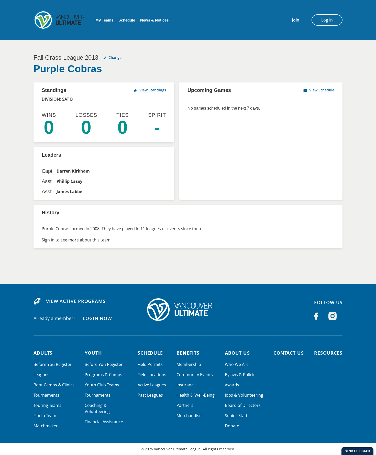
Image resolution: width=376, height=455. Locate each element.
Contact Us (288, 353)
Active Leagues (152, 385)
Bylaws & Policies (241, 374)
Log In (327, 20)
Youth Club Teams (102, 385)
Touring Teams (47, 405)
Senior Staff (236, 415)
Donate (232, 426)
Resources (328, 353)
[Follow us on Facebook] (316, 316)
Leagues (41, 374)
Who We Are (237, 364)
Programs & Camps (103, 374)
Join (295, 20)
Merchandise (189, 415)
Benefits (188, 353)
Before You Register (53, 364)
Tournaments (46, 395)
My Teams (104, 20)
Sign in (48, 240)
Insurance (186, 385)
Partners (184, 405)
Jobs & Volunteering (244, 395)
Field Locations (152, 374)
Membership (188, 364)
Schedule (126, 20)
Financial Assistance (104, 422)
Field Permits (150, 364)
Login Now (97, 318)
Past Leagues (150, 395)
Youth (93, 353)
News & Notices (154, 20)
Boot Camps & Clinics (54, 385)
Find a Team (45, 415)
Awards (232, 385)
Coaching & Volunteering (97, 408)
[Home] (188, 309)
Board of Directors (243, 405)
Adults (43, 353)
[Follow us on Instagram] (332, 316)
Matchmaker (46, 426)
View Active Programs (76, 301)
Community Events (194, 374)
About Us (237, 353)
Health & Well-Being (195, 395)
